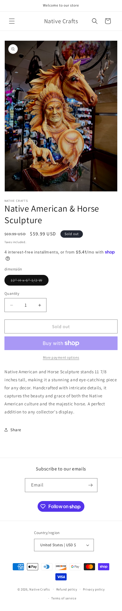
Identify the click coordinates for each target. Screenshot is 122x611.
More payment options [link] (61, 357)
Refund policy (66, 589)
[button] (11, 21)
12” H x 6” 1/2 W (30, 281)
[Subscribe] (90, 485)
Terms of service (63, 598)
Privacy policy (94, 589)
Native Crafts (39, 589)
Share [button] (15, 429)
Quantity (11, 293)
